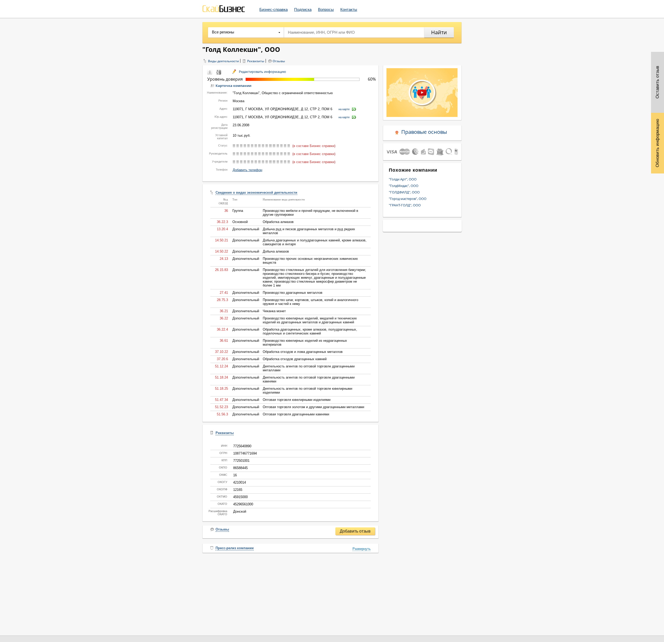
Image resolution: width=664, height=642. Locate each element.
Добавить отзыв (355, 531)
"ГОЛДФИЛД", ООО (404, 192)
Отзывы (279, 61)
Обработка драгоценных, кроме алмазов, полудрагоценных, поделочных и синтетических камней (310, 331)
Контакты (348, 9)
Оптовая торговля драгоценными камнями (296, 414)
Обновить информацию (657, 143)
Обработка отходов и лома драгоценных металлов (303, 352)
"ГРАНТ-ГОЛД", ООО (405, 205)
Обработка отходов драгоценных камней (295, 359)
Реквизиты (255, 61)
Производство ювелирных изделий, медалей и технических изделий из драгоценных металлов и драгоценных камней (310, 320)
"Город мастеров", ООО (407, 198)
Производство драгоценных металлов (292, 293)
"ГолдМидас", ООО (403, 185)
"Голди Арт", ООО (403, 179)
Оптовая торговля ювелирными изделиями (296, 400)
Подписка (303, 9)
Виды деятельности (223, 61)
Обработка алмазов (278, 222)
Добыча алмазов (276, 251)
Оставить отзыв (657, 82)
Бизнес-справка (273, 9)
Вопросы (326, 9)
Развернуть (361, 549)
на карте (344, 109)
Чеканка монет (274, 311)
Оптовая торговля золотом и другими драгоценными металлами (313, 407)
